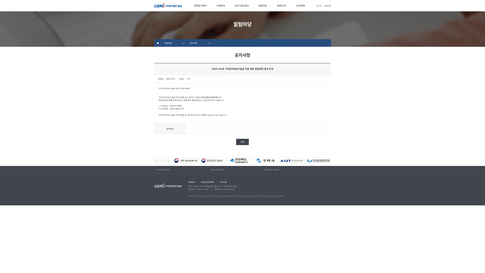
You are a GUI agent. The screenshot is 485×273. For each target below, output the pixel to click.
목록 (242, 142)
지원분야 (220, 5)
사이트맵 (223, 182)
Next (163, 160)
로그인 (319, 5)
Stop (168, 160)
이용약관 (191, 182)
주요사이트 (272, 169)
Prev (157, 160)
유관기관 (217, 169)
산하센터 (163, 169)
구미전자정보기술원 (168, 5)
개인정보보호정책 (207, 182)
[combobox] (174, 43)
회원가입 (327, 5)
